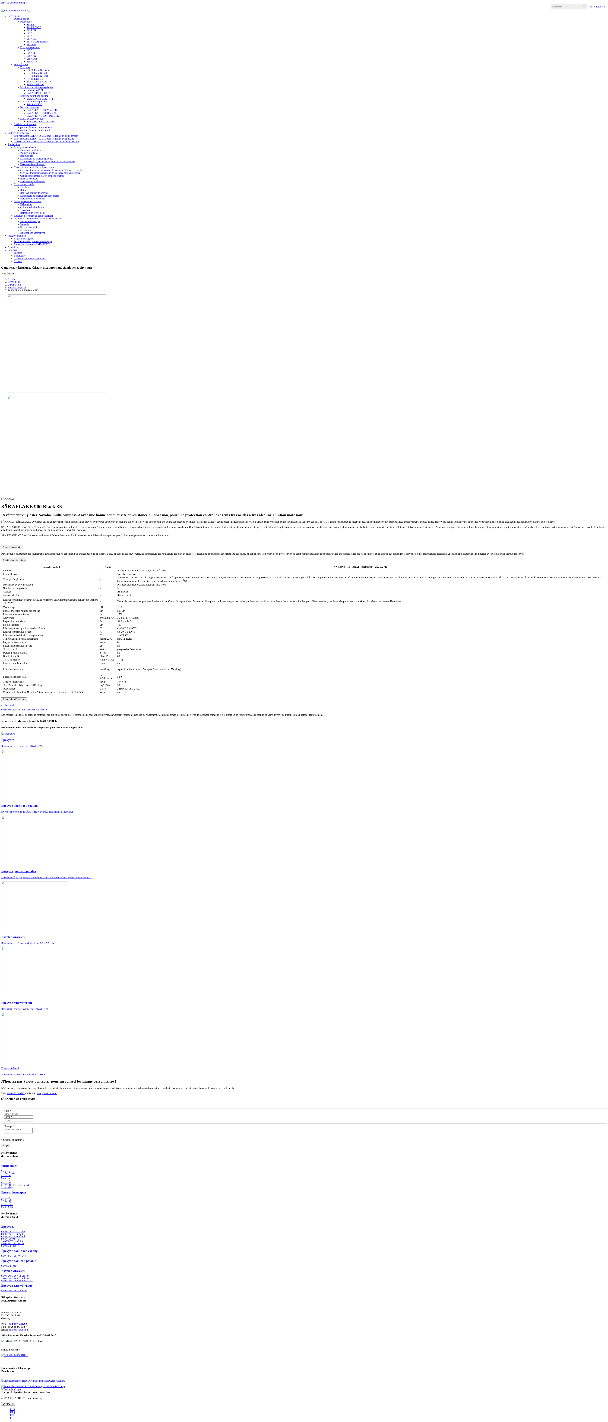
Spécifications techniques (14, 560)
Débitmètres (26, 204)
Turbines (24, 187)
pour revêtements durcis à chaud (36, 127)
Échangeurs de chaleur (25, 147)
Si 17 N (30, 36)
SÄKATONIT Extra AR (39, 81)
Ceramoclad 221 (35, 90)
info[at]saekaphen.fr (47, 1093)
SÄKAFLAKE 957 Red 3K (41, 121)
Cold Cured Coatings (54, 1386)
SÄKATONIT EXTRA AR (12, 1243)
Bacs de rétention (29, 178)
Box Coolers (26, 155)
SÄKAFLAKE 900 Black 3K (42, 113)
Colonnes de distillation (32, 207)
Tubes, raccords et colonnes (27, 201)
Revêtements (14, 16)
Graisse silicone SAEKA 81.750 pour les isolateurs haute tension (46, 141)
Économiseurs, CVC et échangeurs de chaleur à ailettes (47, 161)
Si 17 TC (31, 38)
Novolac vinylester (29, 107)
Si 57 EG (31, 56)
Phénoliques (26, 21)
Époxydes (25, 67)
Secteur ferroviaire (29, 227)
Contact (18, 261)
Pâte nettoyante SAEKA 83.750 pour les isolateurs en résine (44, 138)
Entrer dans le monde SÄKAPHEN (32, 244)
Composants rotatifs (24, 184)
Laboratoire (19, 255)
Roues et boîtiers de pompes (34, 193)
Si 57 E (30, 50)
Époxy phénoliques (30, 47)
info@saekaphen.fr (18, 1329)
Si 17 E (30, 33)
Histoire (18, 252)
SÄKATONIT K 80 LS (39, 93)
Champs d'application (12, 547)
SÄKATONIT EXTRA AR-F (14, 1256)
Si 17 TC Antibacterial (38, 41)
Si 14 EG (31, 30)
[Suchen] (584, 6)
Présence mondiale (17, 235)
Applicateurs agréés (24, 238)
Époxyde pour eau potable (33, 101)
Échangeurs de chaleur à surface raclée (39, 195)
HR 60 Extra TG (35, 78)
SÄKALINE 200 (35, 84)
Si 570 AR (32, 61)
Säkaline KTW (34, 104)
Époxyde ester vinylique (32, 118)
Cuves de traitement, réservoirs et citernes (34, 167)
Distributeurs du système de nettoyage (33, 241)
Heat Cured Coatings (54, 1380)
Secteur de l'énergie (30, 221)
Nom (7, 1110)
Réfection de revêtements (32, 164)
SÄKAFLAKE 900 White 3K (42, 110)
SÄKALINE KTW (8, 1266)
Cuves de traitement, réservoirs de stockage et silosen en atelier (51, 170)
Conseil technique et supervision (30, 258)
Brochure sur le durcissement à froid (24, 710)
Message (9, 1126)
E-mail (8, 1117)
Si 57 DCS (32, 58)
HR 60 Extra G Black (37, 76)
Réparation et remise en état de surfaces (33, 215)
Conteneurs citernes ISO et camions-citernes (42, 175)
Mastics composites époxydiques (36, 87)
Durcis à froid (21, 64)
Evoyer (6, 1145)
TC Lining (32, 44)
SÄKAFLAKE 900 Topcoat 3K (43, 115)
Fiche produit (9, 705)
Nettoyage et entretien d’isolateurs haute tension (38, 218)
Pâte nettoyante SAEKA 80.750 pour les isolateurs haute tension (46, 135)
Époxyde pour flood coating (34, 95)
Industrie (24, 224)
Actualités (13, 247)
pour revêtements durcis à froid (35, 130)
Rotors (23, 190)
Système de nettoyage (18, 133)
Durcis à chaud (21, 18)
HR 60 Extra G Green (38, 70)
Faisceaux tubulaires (30, 150)
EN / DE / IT (8, 1404)
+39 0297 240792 (16, 1093)
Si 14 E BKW (34, 27)
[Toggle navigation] (29, 11)
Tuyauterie (25, 210)
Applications (14, 144)
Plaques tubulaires (29, 153)
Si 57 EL (31, 53)
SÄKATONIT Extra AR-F (40, 98)
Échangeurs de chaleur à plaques (36, 158)
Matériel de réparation (25, 124)
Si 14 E (30, 24)
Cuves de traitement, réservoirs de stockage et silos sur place (50, 173)
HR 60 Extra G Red (37, 73)
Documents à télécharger (14, 699)
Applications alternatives (32, 232)
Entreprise (13, 250)
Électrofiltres (26, 230)
